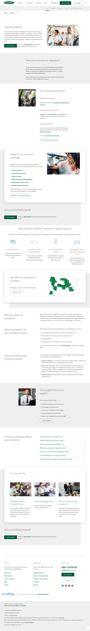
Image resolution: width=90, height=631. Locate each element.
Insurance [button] (20, 3)
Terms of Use (7, 605)
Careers (6, 585)
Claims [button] (45, 3)
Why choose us (8, 576)
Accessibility (23, 605)
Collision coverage (17, 170)
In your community (9, 579)
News (5, 582)
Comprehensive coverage (19, 173)
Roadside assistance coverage (20, 185)
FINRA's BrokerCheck (43, 594)
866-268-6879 (65, 570)
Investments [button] (29, 3)
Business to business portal (40, 576)
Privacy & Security (15, 605)
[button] (86, 3)
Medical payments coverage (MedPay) (22, 179)
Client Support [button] (54, 3)
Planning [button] (38, 3)
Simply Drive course (45, 132)
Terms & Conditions (29, 622)
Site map (35, 585)
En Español (36, 582)
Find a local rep (65, 3)
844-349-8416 (27, 44)
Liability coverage (16, 176)
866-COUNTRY (69, 567)
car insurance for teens (53, 135)
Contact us (68, 580)
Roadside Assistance (38, 573)
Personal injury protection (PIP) (20, 182)
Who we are (7, 573)
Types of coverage (46, 360)
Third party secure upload (40, 579)
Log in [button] (78, 3)
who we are (61, 617)
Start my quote (11, 46)
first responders (52, 114)
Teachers (42, 114)
